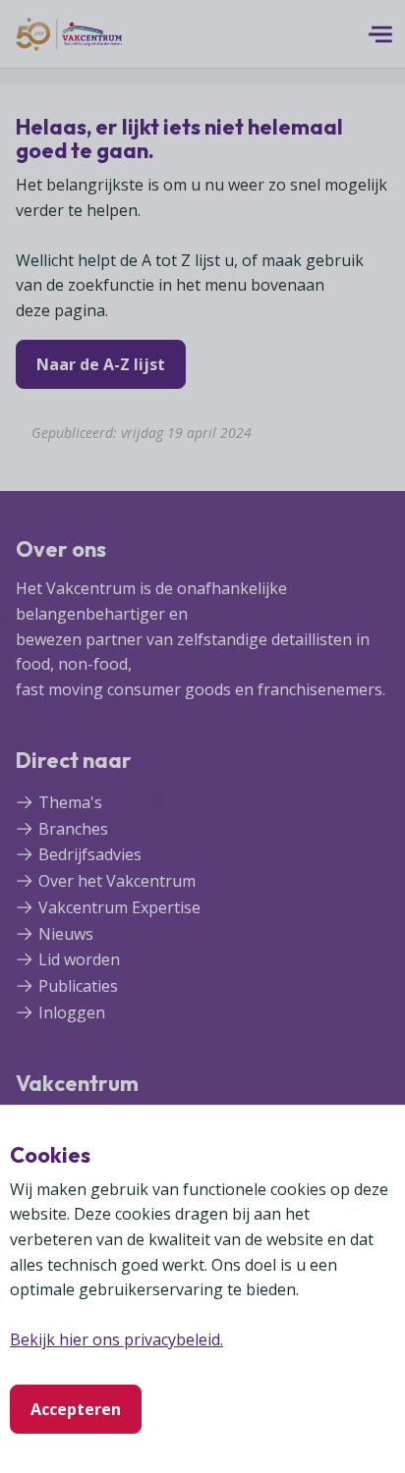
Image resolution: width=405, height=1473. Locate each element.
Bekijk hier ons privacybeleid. (116, 1339)
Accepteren (75, 1409)
